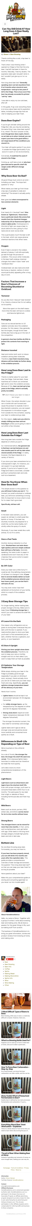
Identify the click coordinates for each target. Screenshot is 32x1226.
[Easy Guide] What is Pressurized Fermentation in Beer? (15, 1097)
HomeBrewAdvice (18, 1180)
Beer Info (8, 967)
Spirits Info (9, 978)
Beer (6, 962)
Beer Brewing (15, 54)
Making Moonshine (11, 976)
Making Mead (9, 973)
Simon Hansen (10, 1178)
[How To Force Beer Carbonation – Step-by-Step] (16, 1057)
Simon (6, 54)
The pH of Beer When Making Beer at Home (15, 1154)
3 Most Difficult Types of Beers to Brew (15, 1013)
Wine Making (9, 983)
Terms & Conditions (17, 1168)
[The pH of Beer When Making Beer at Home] (16, 1143)
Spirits (7, 971)
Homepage (6, 1168)
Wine (6, 980)
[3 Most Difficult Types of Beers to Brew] (16, 1001)
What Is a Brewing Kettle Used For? (15, 1040)
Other (7, 985)
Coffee (7, 969)
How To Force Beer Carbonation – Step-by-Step (15, 1068)
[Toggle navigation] (5, 24)
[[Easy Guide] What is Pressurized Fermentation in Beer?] (16, 1085)
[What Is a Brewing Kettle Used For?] (16, 1030)
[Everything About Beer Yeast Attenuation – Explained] (16, 1114)
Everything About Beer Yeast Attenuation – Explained (13, 1125)
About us (18, 1170)
